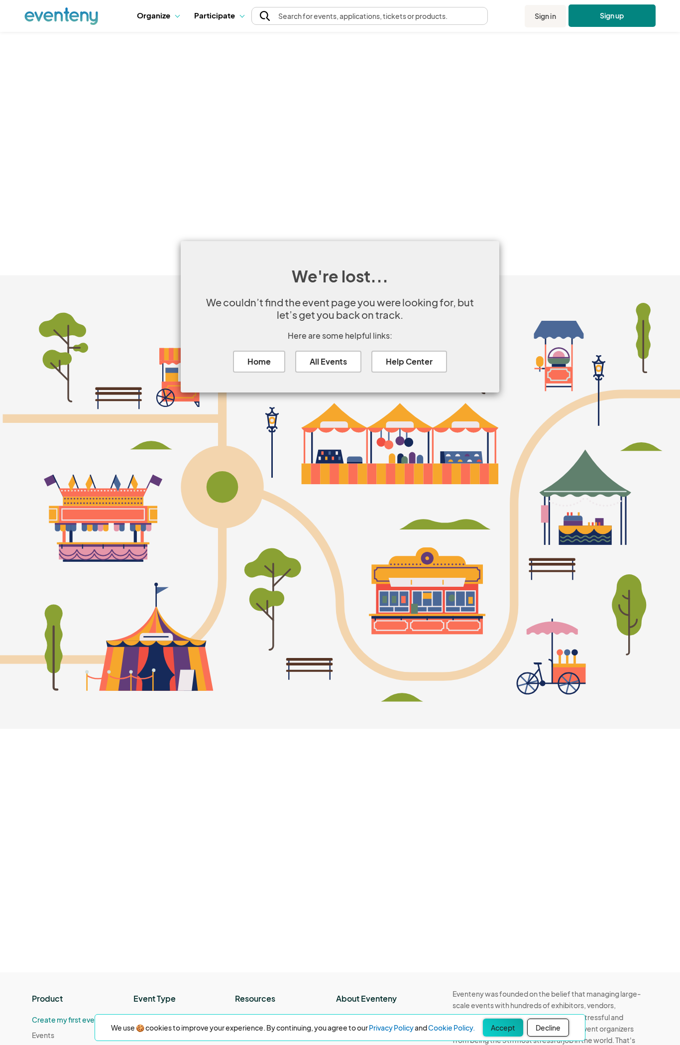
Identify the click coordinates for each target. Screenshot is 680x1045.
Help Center (409, 361)
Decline (548, 1027)
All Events (328, 361)
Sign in (545, 15)
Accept (503, 1027)
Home (259, 361)
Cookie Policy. (451, 1027)
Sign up (612, 15)
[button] (158, 15)
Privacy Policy (391, 1027)
